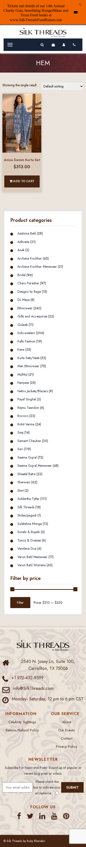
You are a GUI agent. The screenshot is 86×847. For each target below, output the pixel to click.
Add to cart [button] (23, 181)
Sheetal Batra (26, 474)
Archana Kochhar (29, 258)
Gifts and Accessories (32, 316)
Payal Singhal (26, 399)
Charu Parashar (28, 283)
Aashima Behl (26, 233)
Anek (20, 250)
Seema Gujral (27, 457)
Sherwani (23, 482)
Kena (20, 349)
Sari (20, 449)
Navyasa (23, 382)
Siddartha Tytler (28, 498)
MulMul (22, 374)
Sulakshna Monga (29, 523)
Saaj (20, 432)
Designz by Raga (29, 291)
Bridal (21, 275)
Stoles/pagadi (27, 515)
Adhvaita (23, 241)
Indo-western (26, 332)
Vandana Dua (26, 548)
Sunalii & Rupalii (28, 531)
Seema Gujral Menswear (34, 465)
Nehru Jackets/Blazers (32, 391)
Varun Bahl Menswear (32, 556)
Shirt (20, 490)
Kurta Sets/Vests (28, 357)
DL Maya (23, 299)
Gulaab (22, 324)
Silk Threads (25, 507)
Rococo (22, 415)
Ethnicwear (24, 308)
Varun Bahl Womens (31, 565)
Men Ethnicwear (28, 366)
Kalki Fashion (26, 341)
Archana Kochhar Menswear (37, 266)
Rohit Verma (25, 424)
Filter (20, 602)
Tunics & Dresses (29, 540)
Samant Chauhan (29, 440)
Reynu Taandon (28, 407)
